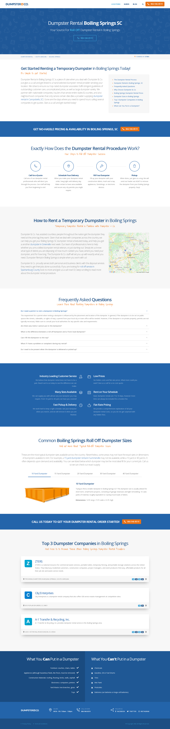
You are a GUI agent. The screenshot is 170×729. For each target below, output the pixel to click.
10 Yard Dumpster (39, 473)
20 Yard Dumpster (85, 473)
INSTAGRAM (144, 711)
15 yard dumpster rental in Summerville (82, 458)
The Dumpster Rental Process (125, 80)
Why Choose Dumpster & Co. (125, 90)
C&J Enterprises (44, 593)
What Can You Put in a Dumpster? (126, 106)
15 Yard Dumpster (62, 473)
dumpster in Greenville (40, 244)
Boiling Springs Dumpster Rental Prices (128, 93)
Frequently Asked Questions (124, 86)
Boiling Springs (54, 57)
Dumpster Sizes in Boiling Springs (126, 96)
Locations (115, 4)
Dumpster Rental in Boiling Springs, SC (128, 83)
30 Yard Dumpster (108, 473)
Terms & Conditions (40, 724)
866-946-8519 (156, 4)
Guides (126, 4)
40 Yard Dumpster (130, 473)
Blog (135, 4)
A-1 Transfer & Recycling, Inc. (52, 619)
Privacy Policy (26, 724)
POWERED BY (142, 56)
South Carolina (40, 57)
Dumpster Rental (27, 57)
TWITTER (132, 711)
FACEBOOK (121, 711)
